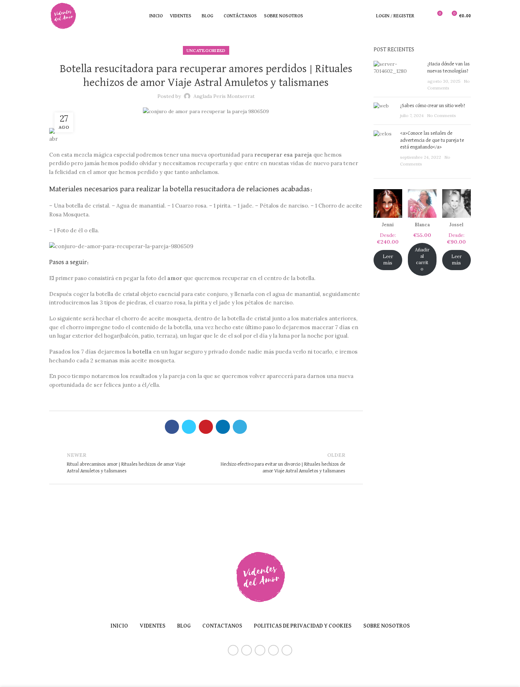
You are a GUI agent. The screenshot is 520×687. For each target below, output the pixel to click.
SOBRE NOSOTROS (386, 626)
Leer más (388, 260)
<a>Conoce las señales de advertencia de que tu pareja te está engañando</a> (432, 140)
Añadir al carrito (422, 259)
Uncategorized (206, 50)
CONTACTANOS (222, 626)
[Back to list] (206, 463)
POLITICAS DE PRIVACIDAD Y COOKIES (303, 626)
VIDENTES (153, 626)
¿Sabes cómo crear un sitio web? (432, 105)
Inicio (119, 626)
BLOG (184, 626)
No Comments (441, 115)
